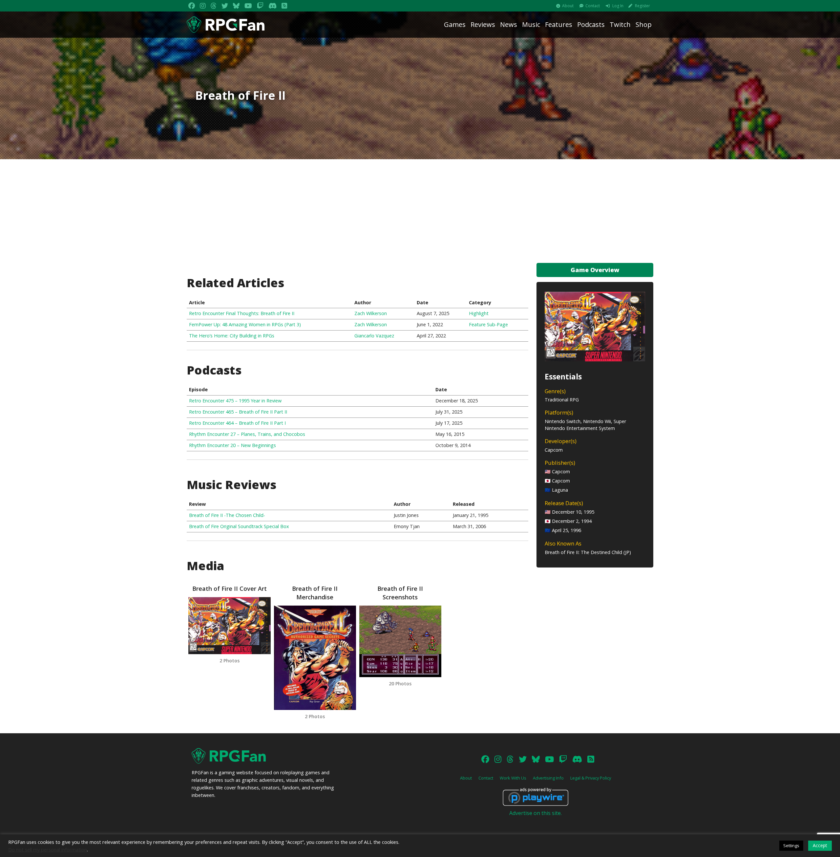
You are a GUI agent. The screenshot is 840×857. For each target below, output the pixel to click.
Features (558, 24)
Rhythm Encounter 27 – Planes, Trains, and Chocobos (247, 434)
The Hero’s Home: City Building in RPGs (231, 335)
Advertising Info (548, 778)
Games (455, 24)
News (508, 24)
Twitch (620, 24)
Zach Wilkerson (370, 313)
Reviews (483, 24)
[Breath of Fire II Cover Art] (229, 625)
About (568, 6)
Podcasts (591, 24)
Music (531, 24)
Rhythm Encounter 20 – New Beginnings (232, 445)
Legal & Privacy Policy (590, 778)
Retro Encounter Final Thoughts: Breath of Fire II (241, 313)
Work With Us (513, 778)
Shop (644, 24)
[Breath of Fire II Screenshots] (400, 641)
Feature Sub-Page (488, 324)
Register (642, 6)
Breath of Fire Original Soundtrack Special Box (239, 526)
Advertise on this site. (535, 813)
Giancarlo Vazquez (374, 335)
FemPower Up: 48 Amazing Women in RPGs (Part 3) (245, 324)
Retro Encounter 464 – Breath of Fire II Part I (237, 423)
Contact (592, 6)
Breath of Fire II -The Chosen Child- (227, 515)
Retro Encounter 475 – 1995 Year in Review (235, 400)
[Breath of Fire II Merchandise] (315, 658)
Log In (617, 6)
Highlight (479, 313)
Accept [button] (820, 845)
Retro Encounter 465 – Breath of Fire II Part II (238, 412)
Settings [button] (791, 845)
